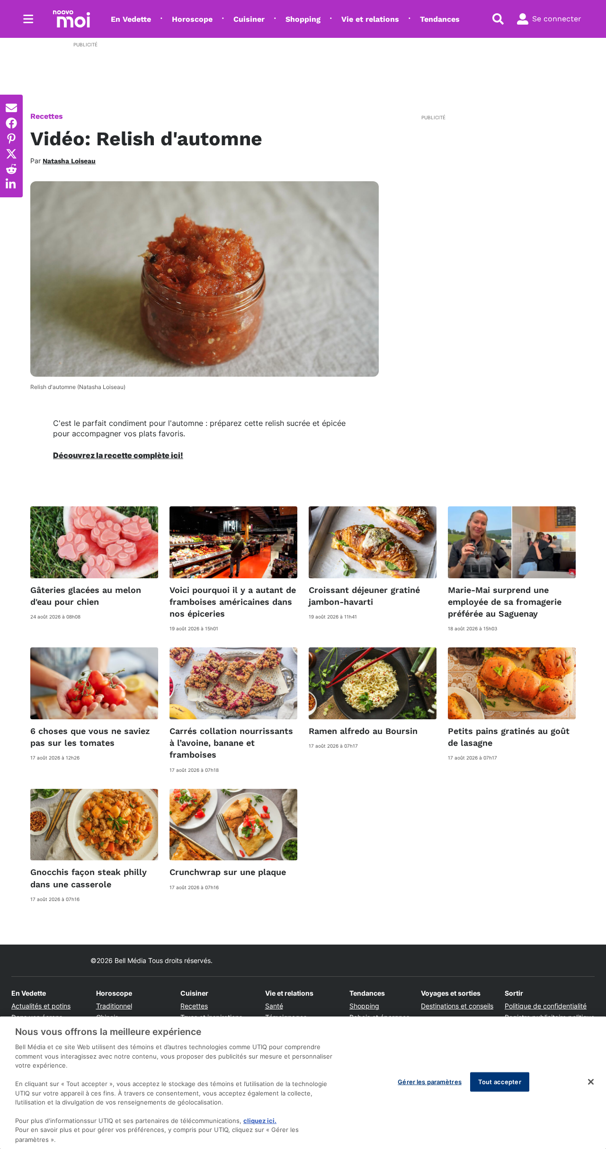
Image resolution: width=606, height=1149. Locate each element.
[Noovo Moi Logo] (71, 18)
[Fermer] (590, 1081)
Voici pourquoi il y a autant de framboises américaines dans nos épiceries (232, 602)
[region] (303, 1082)
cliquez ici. (259, 1120)
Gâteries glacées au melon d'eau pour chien (85, 596)
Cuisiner (249, 19)
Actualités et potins (41, 1006)
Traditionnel (114, 1006)
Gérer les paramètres (430, 1082)
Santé (274, 1006)
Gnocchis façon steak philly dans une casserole (88, 878)
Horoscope (192, 19)
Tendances (440, 19)
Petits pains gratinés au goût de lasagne (509, 737)
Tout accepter (499, 1082)
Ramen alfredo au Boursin (363, 731)
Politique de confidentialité (546, 1006)
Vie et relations (370, 19)
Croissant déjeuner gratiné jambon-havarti (364, 596)
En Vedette (131, 19)
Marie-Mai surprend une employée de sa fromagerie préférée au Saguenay (504, 602)
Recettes (46, 116)
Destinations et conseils (457, 1006)
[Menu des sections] (28, 18)
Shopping (303, 19)
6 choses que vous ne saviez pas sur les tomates (90, 737)
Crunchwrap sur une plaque (227, 872)
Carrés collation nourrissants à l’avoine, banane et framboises (231, 743)
